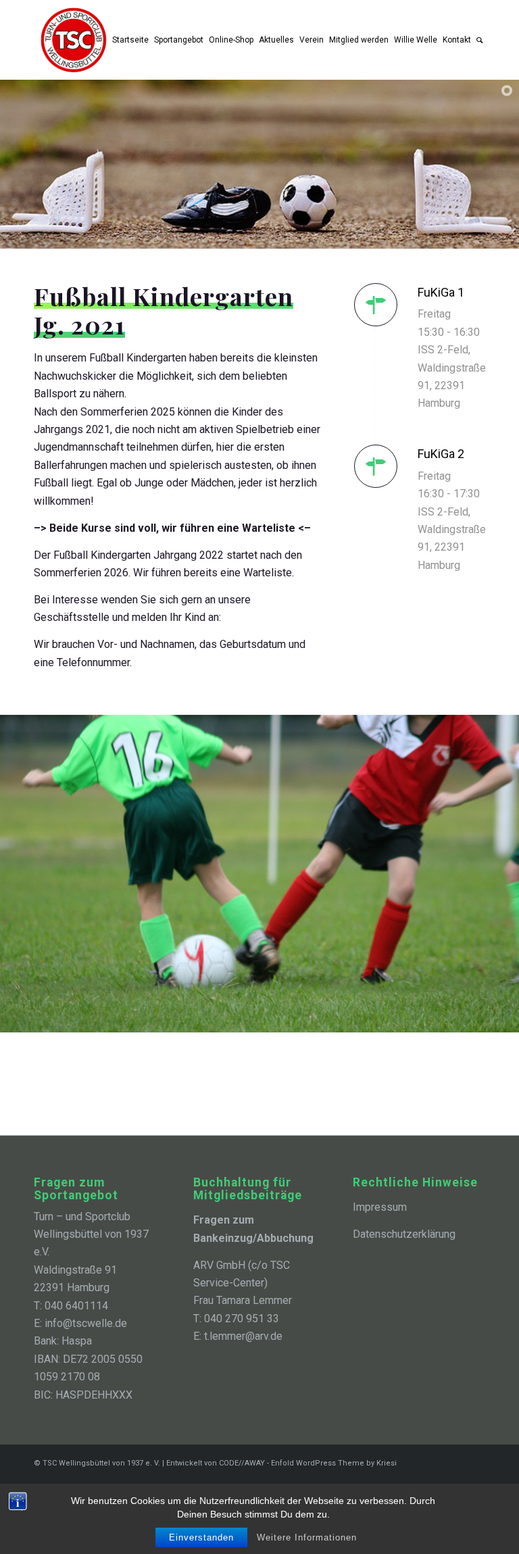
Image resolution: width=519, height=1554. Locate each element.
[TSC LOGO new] (74, 40)
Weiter (507, 873)
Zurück (12, 873)
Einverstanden (201, 1537)
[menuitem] (130, 40)
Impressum (380, 1207)
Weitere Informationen (307, 1537)
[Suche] (479, 40)
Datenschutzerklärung (404, 1234)
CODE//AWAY (243, 1463)
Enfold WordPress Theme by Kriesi (334, 1463)
